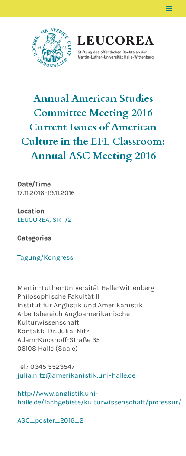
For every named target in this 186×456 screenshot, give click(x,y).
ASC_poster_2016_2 (50, 420)
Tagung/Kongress (45, 257)
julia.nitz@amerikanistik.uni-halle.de (76, 375)
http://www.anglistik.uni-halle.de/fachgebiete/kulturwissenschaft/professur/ (99, 397)
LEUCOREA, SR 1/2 (44, 219)
